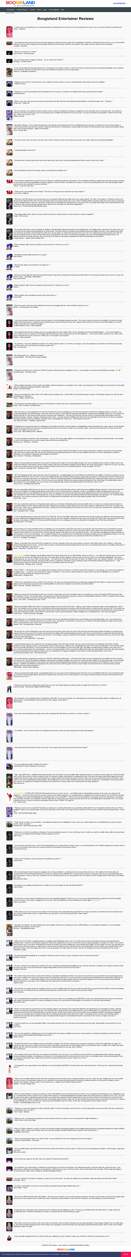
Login (45, 9)
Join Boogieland (54, 9)
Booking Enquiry (22, 9)
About (39, 9)
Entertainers (11, 9)
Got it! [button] (126, 1254)
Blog (62, 9)
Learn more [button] (64, 1254)
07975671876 (120, 3)
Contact (32, 9)
